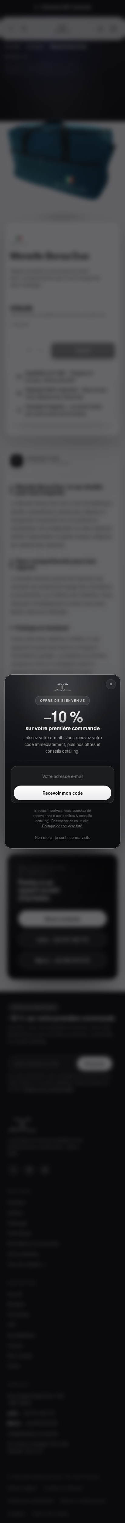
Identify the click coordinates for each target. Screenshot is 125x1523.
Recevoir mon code (62, 793)
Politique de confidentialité (62, 825)
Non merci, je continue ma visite (62, 837)
